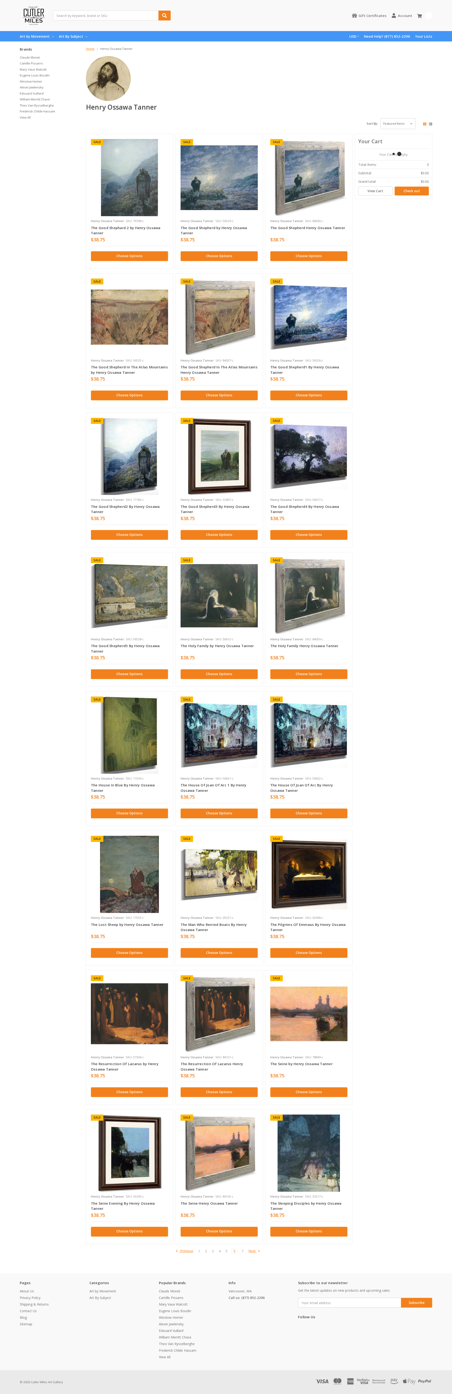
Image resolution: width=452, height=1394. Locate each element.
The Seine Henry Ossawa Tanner (209, 1203)
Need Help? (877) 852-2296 (387, 36)
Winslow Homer (31, 81)
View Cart (375, 191)
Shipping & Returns (34, 1304)
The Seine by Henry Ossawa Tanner (301, 1063)
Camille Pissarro (31, 63)
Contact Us (28, 1311)
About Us (27, 1291)
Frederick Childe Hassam (37, 111)
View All (25, 117)
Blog (23, 1317)
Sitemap (26, 1324)
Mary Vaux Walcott (33, 69)
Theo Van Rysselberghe (37, 105)
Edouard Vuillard (32, 93)
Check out (412, 191)
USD (352, 36)
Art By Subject (71, 36)
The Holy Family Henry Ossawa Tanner (304, 645)
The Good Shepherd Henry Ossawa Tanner (307, 227)
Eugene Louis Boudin (35, 75)
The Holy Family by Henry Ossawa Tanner (217, 645)
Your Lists (423, 36)
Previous (186, 1251)
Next (252, 1251)
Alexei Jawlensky (32, 87)
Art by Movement (35, 36)
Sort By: (372, 123)
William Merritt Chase (35, 99)
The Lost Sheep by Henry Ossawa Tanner (127, 924)
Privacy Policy (30, 1297)
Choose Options (129, 256)
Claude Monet (30, 57)
